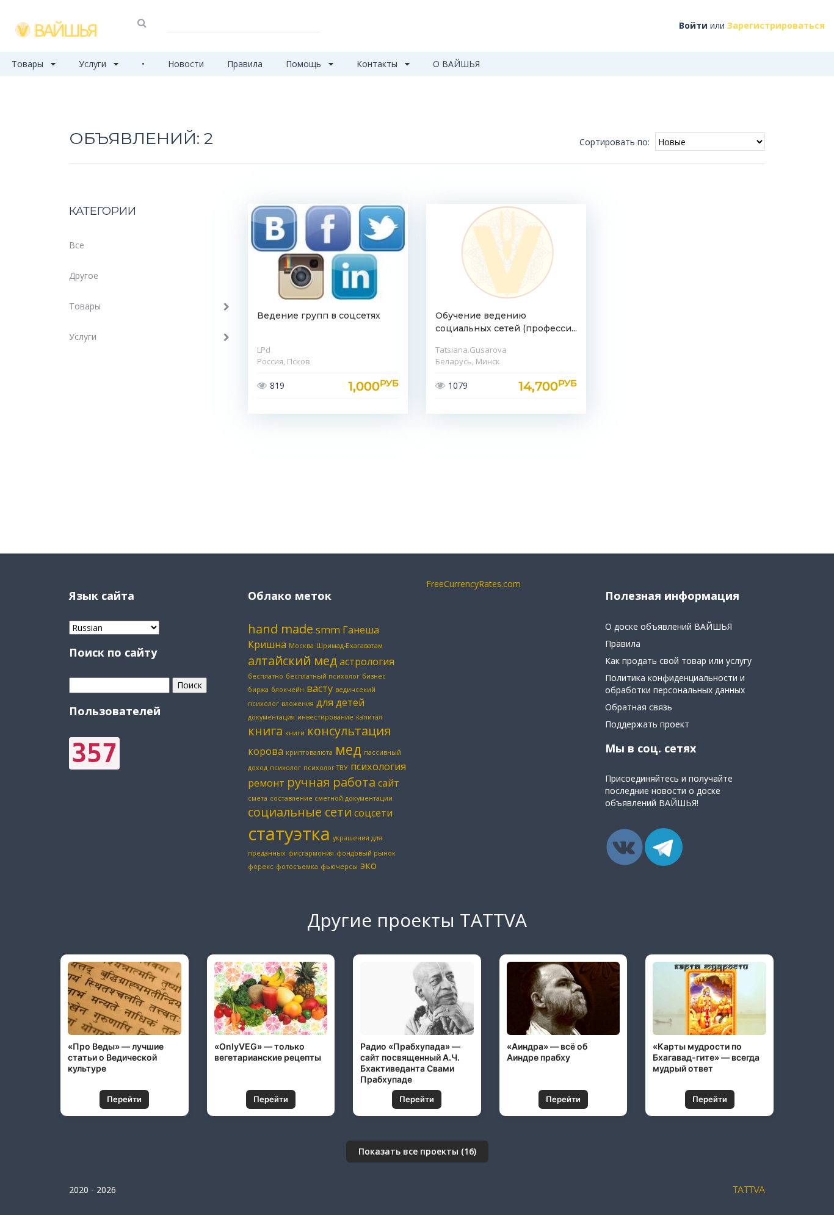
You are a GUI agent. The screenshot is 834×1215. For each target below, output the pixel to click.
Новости (186, 64)
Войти (693, 25)
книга (265, 731)
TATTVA (749, 1189)
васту (319, 688)
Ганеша (361, 629)
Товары (29, 64)
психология (378, 766)
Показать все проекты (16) (417, 1151)
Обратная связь (638, 707)
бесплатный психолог (323, 676)
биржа (258, 689)
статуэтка (289, 833)
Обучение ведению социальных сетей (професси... (506, 322)
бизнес (374, 676)
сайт (388, 783)
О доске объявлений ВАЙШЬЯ (668, 626)
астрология (366, 661)
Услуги (94, 64)
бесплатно (265, 676)
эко (368, 865)
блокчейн (287, 689)
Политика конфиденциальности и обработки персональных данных (675, 684)
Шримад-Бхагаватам (349, 645)
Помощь (305, 64)
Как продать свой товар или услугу (678, 660)
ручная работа (331, 782)
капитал (369, 717)
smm (328, 629)
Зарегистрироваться (776, 25)
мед (348, 749)
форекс (261, 866)
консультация (349, 731)
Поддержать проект (647, 724)
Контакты (378, 64)
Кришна (267, 644)
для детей (340, 702)
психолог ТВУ (325, 767)
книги (295, 733)
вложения (297, 703)
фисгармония (311, 853)
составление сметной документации (331, 798)
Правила (245, 64)
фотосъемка (297, 866)
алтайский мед (292, 660)
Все (76, 245)
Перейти (124, 1099)
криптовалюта (309, 752)
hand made (280, 629)
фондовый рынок (366, 853)
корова (265, 751)
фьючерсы (339, 866)
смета (257, 798)
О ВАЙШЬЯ (456, 64)
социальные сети (300, 812)
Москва (301, 645)
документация (271, 717)
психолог (285, 767)
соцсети (373, 813)
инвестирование (325, 717)
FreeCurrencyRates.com (473, 583)
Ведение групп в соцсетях (318, 315)
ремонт (266, 783)
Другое (83, 275)
